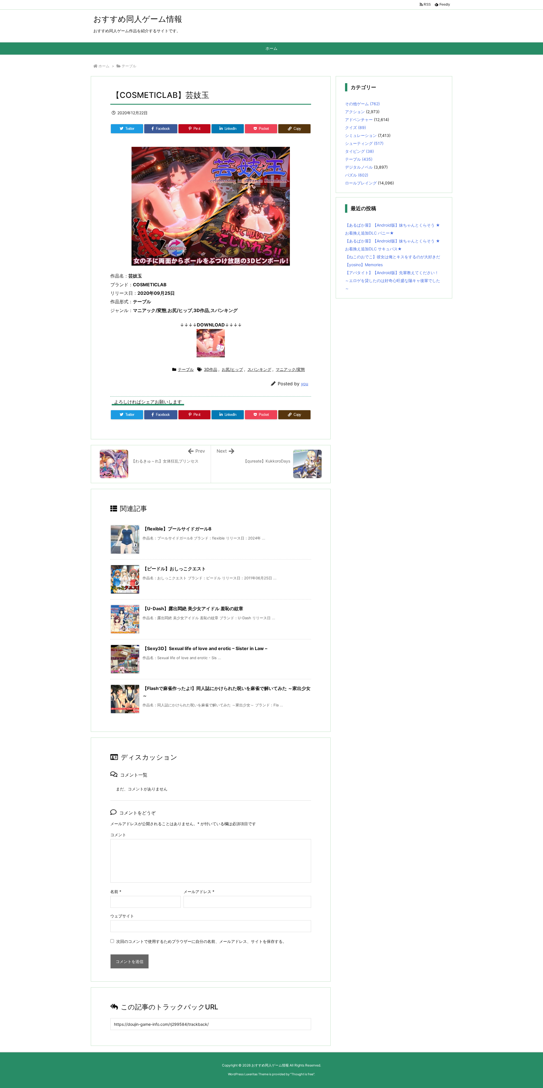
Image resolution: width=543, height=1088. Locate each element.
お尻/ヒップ (232, 369)
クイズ (355, 127)
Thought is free (302, 1074)
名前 (115, 891)
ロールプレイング (361, 182)
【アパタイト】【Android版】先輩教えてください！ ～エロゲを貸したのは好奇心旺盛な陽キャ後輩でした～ (392, 280)
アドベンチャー (359, 119)
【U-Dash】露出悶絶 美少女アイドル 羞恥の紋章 (193, 608)
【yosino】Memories (364, 264)
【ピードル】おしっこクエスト (174, 568)
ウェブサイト (122, 915)
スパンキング (259, 369)
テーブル (129, 66)
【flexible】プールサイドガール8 (177, 529)
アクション (355, 111)
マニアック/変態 (290, 369)
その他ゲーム (362, 103)
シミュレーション (361, 135)
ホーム (103, 66)
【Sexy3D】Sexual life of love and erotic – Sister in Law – (205, 648)
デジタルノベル (359, 167)
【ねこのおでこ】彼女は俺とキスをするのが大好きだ (392, 256)
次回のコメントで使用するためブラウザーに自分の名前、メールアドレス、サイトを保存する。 (201, 941)
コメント (118, 834)
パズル (356, 175)
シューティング (364, 143)
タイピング (359, 151)
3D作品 (210, 369)
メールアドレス (199, 891)
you (304, 383)
